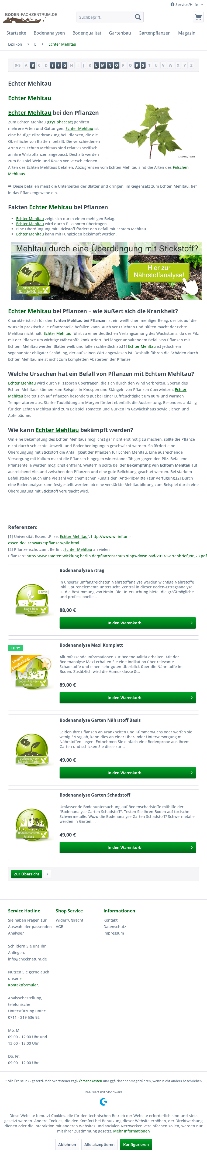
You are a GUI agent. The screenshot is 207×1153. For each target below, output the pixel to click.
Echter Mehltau (29, 98)
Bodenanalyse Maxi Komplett (91, 645)
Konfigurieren (136, 1144)
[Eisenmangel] (47, 874)
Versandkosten (90, 1080)
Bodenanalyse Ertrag (82, 570)
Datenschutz (115, 926)
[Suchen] (138, 17)
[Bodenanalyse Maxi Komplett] (32, 674)
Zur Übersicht (26, 873)
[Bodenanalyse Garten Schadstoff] (32, 824)
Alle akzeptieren (99, 1144)
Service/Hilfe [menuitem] (186, 4)
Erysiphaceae (60, 121)
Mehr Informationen (131, 1131)
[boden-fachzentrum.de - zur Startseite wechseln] (31, 18)
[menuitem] (110, 17)
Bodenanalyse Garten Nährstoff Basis (100, 720)
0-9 (17, 65)
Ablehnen (67, 1144)
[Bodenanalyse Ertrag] (32, 600)
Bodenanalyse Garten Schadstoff (95, 795)
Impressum (114, 933)
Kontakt (111, 920)
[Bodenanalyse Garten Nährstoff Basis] (32, 750)
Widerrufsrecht (69, 920)
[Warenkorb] (198, 17)
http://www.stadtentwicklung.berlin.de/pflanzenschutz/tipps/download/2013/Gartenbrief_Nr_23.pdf (116, 555)
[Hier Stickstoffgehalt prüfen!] (103, 271)
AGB (59, 926)
